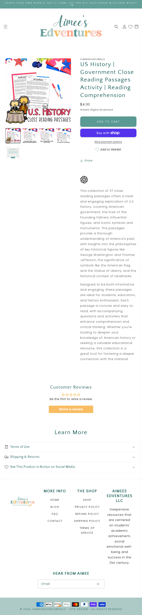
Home (54, 500)
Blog (54, 507)
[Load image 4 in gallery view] (63, 135)
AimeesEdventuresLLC (49, 609)
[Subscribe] (97, 584)
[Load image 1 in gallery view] (13, 135)
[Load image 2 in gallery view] (29, 135)
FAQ (55, 514)
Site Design (79, 609)
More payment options (108, 141)
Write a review (71, 409)
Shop (87, 500)
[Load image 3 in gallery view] (46, 135)
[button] (5, 27)
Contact (55, 521)
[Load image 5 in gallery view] (13, 152)
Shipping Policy (87, 521)
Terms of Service (87, 530)
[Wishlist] (130, 27)
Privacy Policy (87, 507)
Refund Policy (87, 514)
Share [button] (88, 160)
